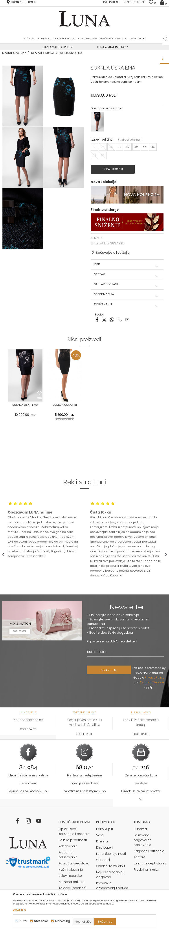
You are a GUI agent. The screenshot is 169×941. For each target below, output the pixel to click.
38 (119, 147)
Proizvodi (36, 53)
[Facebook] (97, 319)
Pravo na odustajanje (68, 854)
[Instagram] (28, 821)
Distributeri (104, 847)
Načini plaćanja (71, 869)
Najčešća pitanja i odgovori (110, 874)
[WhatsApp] (112, 319)
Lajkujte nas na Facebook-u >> (28, 791)
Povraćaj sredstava (74, 863)
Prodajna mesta (146, 869)
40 (128, 147)
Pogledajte (28, 729)
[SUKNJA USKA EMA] (25, 375)
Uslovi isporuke (70, 875)
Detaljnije (19, 910)
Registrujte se (134, 2)
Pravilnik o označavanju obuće (112, 885)
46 (153, 147)
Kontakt (139, 857)
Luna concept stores (150, 863)
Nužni (23, 921)
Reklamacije (68, 846)
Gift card (103, 860)
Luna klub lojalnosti (111, 853)
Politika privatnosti (73, 840)
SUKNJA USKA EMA (25, 405)
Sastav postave (106, 284)
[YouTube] (38, 821)
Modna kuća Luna (14, 53)
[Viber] (119, 319)
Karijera (102, 841)
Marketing (62, 921)
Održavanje (103, 304)
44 (145, 147)
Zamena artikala (71, 882)
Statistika (41, 921)
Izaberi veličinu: (102, 140)
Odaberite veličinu (110, 866)
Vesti (100, 835)
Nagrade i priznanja (149, 851)
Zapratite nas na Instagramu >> (84, 791)
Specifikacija (104, 294)
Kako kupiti (104, 829)
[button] (165, 39)
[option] (56, 47)
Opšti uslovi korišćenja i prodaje (74, 831)
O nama (140, 829)
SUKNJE (50, 53)
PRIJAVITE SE (109, 670)
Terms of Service (152, 682)
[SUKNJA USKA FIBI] (64, 375)
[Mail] (127, 319)
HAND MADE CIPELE (57, 47)
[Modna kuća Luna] (28, 843)
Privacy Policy (154, 677)
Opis (97, 264)
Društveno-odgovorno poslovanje (143, 840)
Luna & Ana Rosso (111, 47)
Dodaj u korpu (113, 169)
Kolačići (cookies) (72, 888)
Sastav (99, 274)
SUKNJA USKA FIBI (65, 405)
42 (136, 147)
